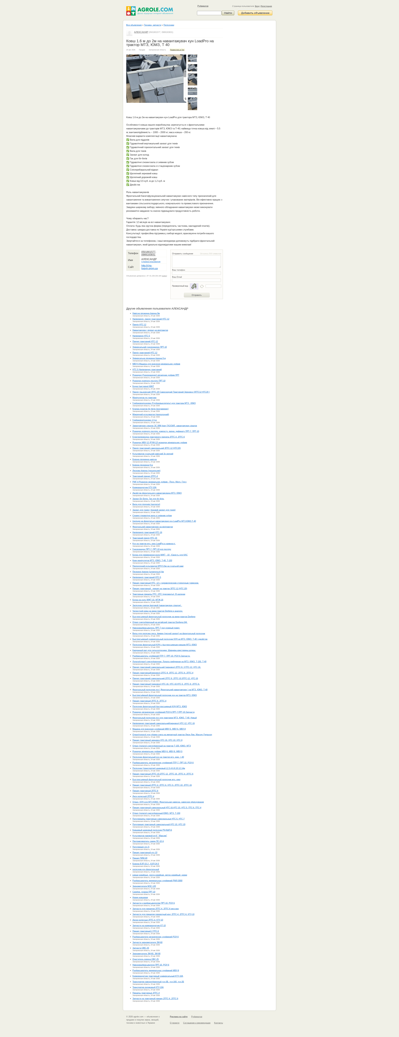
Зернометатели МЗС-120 (144, 886)
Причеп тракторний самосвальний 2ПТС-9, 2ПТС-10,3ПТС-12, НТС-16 (165, 678)
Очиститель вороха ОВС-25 (145, 959)
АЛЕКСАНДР (141, 32)
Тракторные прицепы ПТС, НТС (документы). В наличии (158, 594)
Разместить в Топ (177, 50)
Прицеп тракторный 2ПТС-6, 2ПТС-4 (149, 701)
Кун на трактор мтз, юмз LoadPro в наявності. (154, 543)
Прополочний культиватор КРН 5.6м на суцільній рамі (157, 566)
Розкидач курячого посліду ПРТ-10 (148, 381)
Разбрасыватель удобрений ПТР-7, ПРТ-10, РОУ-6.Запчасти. (161, 656)
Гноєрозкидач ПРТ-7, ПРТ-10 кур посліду (151, 549)
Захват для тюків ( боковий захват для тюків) (153, 510)
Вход (257, 6)
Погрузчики (168, 25)
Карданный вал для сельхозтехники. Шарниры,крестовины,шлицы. (164, 650)
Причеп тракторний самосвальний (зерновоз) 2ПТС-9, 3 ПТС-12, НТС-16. (166, 667)
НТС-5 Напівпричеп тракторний (147, 369)
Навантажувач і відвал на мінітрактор (150, 330)
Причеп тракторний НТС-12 (145, 341)
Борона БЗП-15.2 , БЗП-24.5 (145, 864)
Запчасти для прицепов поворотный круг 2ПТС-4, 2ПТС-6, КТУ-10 (163, 914)
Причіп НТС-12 (139, 324)
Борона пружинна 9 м (142, 465)
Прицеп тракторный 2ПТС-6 (145, 791)
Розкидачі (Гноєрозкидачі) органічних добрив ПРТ (155, 375)
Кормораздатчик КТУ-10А (144, 487)
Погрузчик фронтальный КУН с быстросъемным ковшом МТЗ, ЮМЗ (164, 645)
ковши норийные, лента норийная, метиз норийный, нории (159, 875)
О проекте (174, 1023)
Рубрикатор (202, 6)
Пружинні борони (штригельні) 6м (148, 572)
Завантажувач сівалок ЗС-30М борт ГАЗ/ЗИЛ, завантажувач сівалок (164, 426)
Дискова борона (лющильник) (146, 470)
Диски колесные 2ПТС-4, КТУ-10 (147, 920)
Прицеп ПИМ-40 (139, 858)
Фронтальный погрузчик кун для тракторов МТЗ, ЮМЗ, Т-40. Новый (164, 718)
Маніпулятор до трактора (144, 397)
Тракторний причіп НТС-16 (144, 538)
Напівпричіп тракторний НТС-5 (146, 577)
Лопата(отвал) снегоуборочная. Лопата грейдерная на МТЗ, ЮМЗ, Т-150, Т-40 (169, 661)
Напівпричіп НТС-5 (141, 336)
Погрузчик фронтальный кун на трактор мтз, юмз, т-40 (158, 757)
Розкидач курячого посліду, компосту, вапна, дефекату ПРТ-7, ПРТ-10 (165, 431)
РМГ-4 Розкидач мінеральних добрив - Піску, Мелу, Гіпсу (159, 482)
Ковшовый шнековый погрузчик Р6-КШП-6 (152, 830)
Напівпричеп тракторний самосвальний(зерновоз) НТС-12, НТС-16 (163, 723)
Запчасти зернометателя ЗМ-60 (147, 942)
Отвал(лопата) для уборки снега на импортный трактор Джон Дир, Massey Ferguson (172, 734)
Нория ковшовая (140, 897)
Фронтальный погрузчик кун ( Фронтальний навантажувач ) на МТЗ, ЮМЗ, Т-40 (169, 689)
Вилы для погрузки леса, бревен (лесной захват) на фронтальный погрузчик (168, 633)
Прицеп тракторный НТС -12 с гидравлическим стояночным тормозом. (165, 583)
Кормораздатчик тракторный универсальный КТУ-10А (157, 976)
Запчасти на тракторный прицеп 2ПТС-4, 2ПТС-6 (155, 998)
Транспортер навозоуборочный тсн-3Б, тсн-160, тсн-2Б (158, 982)
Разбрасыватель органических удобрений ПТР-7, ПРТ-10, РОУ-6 (163, 762)
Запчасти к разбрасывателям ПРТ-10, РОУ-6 (153, 903)
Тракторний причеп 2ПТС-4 (145, 476)
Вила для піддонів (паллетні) (146, 504)
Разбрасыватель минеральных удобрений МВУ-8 (155, 970)
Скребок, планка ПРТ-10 (143, 892)
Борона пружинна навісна (144, 459)
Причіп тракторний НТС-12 (144, 352)
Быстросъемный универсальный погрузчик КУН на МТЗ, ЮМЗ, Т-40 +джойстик (169, 639)
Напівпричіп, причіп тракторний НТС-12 (150, 319)
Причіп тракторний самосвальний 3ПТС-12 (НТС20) (156, 448)
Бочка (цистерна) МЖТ (143, 386)
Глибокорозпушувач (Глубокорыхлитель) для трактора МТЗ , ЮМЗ (164, 403)
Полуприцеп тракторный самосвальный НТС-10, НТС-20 (158, 824)
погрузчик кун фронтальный (145, 869)
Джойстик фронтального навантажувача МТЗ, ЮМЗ (157, 493)
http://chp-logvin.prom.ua (149, 267)
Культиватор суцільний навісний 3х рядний (152, 454)
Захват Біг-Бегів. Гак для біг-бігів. (148, 499)
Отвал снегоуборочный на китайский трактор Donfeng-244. (159, 622)
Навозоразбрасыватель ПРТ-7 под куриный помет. (156, 628)
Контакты (218, 1023)
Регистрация (266, 6)
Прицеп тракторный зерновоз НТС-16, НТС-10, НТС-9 (157, 740)
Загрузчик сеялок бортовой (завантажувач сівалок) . (157, 605)
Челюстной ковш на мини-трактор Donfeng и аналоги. (157, 611)
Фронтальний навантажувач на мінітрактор (152, 527)
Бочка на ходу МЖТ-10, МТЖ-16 (147, 600)
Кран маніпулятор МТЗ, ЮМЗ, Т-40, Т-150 (152, 560)
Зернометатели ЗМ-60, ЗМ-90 (146, 953)
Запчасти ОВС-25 (140, 948)
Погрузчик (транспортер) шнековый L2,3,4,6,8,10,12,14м (158, 768)
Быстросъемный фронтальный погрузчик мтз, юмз (156, 779)
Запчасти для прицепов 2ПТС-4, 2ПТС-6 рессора (155, 909)
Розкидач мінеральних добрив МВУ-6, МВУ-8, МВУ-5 (157, 751)
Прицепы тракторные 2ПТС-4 (146, 993)
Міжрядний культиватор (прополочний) (150, 414)
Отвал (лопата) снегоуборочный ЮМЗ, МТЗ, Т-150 (156, 813)
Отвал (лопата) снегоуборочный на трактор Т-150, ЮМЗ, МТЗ (161, 746)
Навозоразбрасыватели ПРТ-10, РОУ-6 (150, 965)
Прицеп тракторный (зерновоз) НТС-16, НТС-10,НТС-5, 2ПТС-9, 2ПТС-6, (166, 684)
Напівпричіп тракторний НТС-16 (147, 532)
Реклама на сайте (178, 1016)
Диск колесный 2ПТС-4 (143, 796)
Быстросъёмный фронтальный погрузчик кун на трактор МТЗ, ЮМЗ (164, 695)
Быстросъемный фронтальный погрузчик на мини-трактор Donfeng (163, 616)
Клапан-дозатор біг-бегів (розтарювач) (150, 409)
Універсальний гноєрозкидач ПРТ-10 (149, 347)
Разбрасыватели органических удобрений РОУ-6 (155, 937)
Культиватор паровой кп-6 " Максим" (149, 835)
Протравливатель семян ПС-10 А (148, 841)
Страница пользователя (150, 262)
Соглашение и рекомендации (196, 1023)
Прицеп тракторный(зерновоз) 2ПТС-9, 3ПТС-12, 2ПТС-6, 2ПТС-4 (162, 673)
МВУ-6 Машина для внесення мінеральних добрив (156, 364)
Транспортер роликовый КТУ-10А (148, 987)
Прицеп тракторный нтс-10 (144, 852)
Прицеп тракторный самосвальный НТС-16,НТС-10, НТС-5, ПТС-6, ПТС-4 (166, 807)
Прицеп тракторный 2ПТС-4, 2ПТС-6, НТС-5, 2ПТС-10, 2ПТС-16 (162, 785)
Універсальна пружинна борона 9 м (149, 358)
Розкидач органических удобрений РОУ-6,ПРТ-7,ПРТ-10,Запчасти (163, 712)
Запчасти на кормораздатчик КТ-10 (149, 925)
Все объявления (134, 25)
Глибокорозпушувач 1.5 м (144, 420)
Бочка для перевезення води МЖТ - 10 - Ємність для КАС (160, 555)
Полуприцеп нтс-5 (140, 847)
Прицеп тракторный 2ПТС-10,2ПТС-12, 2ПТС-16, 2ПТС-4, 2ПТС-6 (162, 774)
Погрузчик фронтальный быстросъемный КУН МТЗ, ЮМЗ (159, 706)
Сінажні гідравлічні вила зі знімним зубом (152, 515)
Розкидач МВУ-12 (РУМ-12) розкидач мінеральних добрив (159, 442)
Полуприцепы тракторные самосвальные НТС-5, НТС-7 (158, 819)
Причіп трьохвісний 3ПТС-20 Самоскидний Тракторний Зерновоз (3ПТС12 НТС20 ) (171, 392)
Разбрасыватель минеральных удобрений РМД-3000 (157, 880)
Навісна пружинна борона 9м (146, 313)
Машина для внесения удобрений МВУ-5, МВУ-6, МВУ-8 (159, 729)
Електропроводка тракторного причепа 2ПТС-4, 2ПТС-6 (158, 437)
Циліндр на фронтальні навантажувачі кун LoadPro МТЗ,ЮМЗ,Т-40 (164, 521)
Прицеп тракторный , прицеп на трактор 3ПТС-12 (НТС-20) (159, 588)
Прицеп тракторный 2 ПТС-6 (145, 931)
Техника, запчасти (152, 25)
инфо (164, 276)
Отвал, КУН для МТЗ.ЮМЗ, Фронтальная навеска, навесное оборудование (168, 802)
